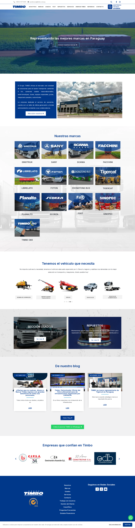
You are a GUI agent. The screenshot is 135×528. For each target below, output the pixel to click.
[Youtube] (105, 489)
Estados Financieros (67, 513)
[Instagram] (119, 1)
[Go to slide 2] (66, 301)
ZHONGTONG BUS (81, 188)
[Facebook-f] (116, 1)
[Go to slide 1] (64, 301)
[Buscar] (111, 2)
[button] (16, 459)
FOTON (54, 188)
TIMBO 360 (27, 240)
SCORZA (54, 214)
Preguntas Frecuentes (67, 510)
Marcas (67, 488)
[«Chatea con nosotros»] (130, 517)
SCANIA (81, 162)
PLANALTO (27, 214)
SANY (54, 162)
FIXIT (80, 213)
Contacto (67, 498)
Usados (67, 491)
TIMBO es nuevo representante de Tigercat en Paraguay (105, 391)
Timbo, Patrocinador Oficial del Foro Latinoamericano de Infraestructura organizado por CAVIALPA (67, 392)
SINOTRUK (27, 162)
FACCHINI (108, 162)
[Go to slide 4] (70, 301)
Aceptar (127, 524)
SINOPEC (107, 214)
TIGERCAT (108, 188)
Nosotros (67, 485)
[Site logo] (19, 6)
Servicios (67, 494)
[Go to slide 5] (71, 301)
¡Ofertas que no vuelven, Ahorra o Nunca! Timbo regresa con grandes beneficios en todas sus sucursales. (30, 392)
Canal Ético (67, 507)
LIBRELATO (27, 188)
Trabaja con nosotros (67, 501)
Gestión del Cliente (67, 504)
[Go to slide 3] (68, 301)
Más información (115, 524)
